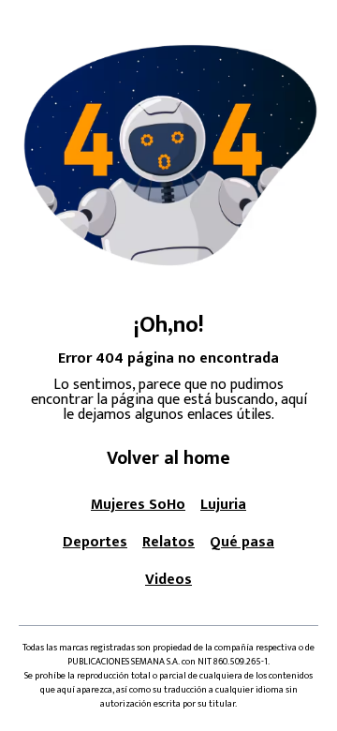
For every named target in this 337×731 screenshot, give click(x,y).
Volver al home (168, 458)
